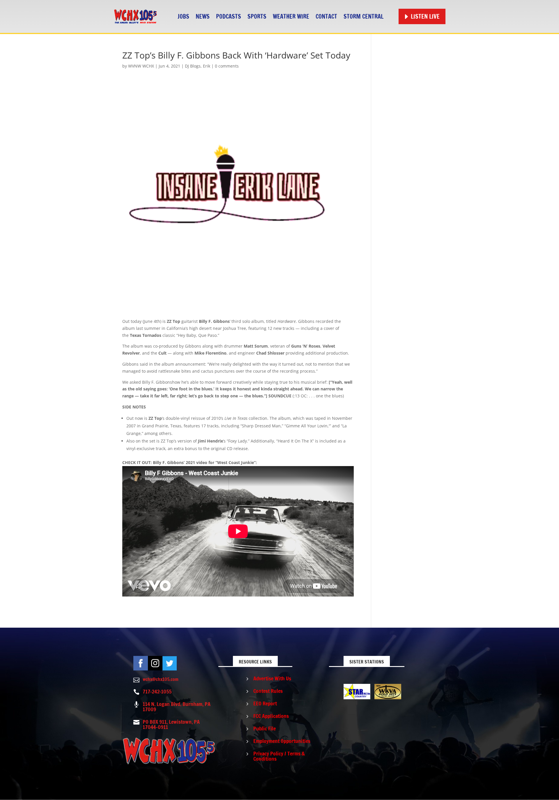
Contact (326, 16)
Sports (256, 16)
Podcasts (228, 16)
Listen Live (425, 16)
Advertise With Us (272, 678)
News (203, 16)
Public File (264, 728)
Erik (206, 66)
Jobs (183, 16)
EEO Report (265, 703)
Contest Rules (268, 691)
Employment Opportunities (281, 741)
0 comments (227, 66)
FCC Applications (271, 716)
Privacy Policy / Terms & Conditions (279, 756)
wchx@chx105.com (160, 679)
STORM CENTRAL (363, 16)
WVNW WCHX (141, 66)
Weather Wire (291, 16)
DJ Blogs (193, 66)
